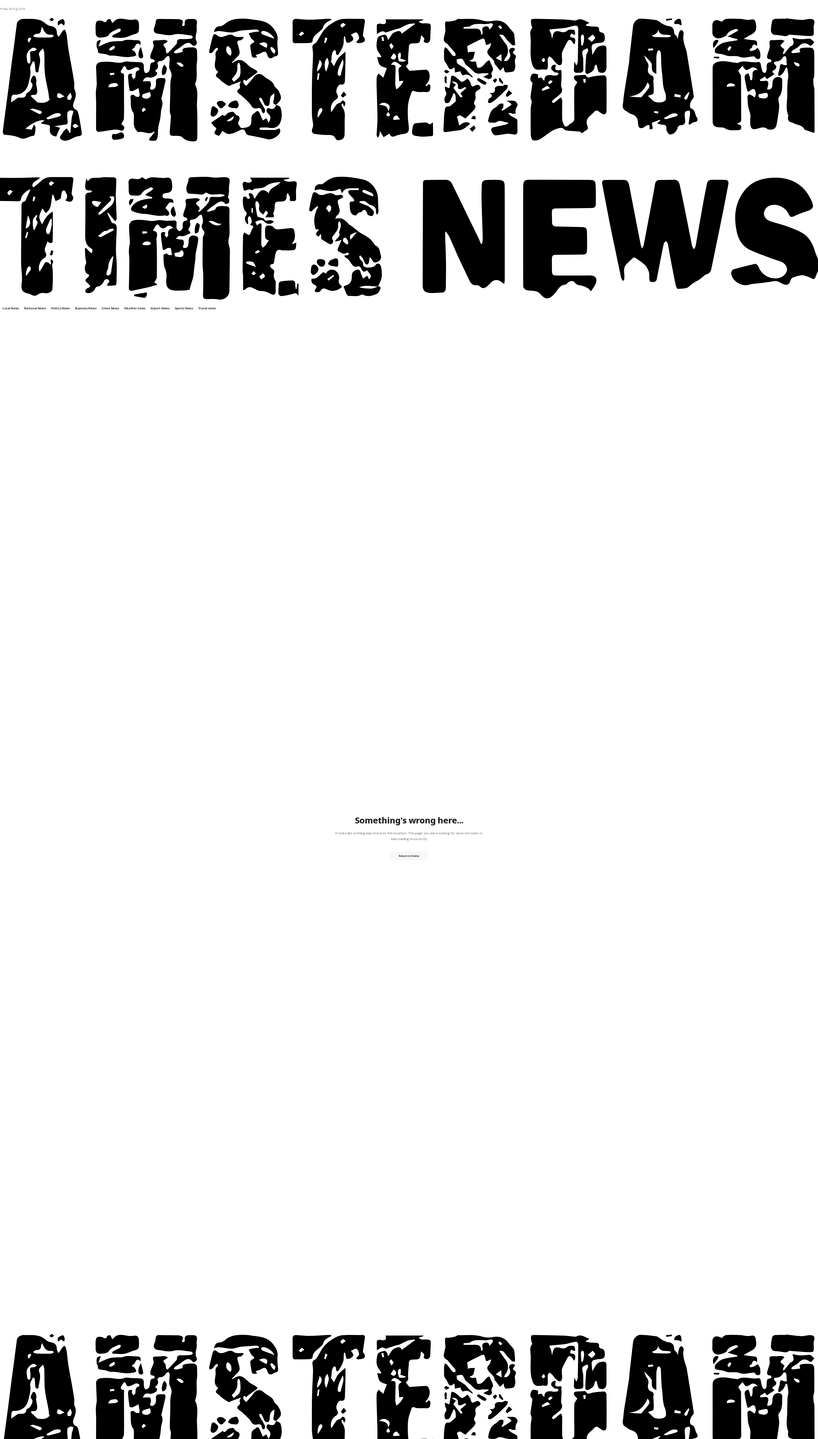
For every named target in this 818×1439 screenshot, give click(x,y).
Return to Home (409, 856)
